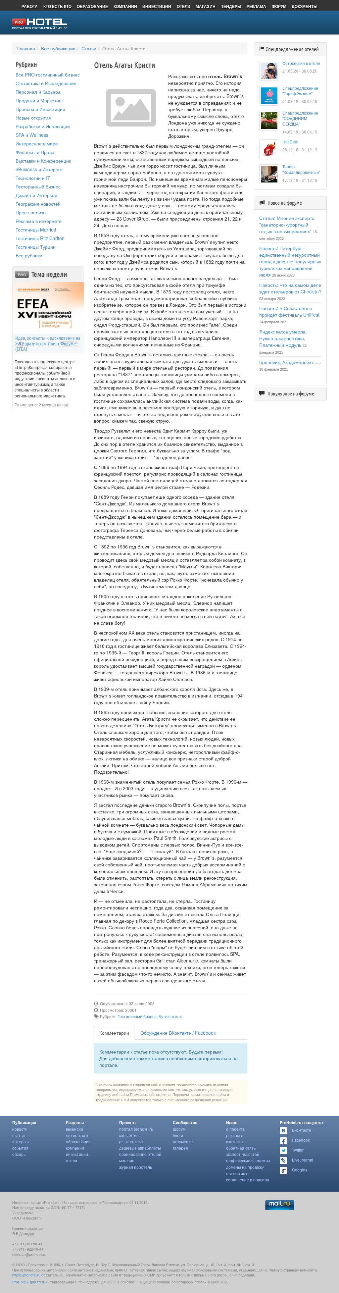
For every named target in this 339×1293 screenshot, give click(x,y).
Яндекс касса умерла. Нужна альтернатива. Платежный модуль (283, 338)
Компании (75, 1148)
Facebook (301, 1140)
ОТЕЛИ (183, 6)
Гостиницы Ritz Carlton (40, 238)
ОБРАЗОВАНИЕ (92, 6)
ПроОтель (37, 1281)
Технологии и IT (33, 178)
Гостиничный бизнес (137, 1016)
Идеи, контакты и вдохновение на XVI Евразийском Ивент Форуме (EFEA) (47, 343)
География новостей (38, 203)
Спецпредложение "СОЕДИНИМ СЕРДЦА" (300, 119)
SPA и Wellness (32, 134)
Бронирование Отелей (140, 1154)
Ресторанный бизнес (38, 186)
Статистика (236, 1173)
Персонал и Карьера (38, 91)
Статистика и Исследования (46, 83)
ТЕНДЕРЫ (231, 6)
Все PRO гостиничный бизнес (48, 74)
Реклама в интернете (39, 221)
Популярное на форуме (290, 393)
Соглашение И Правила (247, 1179)
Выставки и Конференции (44, 160)
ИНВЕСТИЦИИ (156, 6)
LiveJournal (302, 1160)
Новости (19, 1129)
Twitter (298, 1150)
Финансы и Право (35, 152)
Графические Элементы (248, 1160)
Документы (183, 1141)
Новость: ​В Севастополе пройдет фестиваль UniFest (289, 311)
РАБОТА (30, 6)
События (20, 1148)
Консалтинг (129, 1135)
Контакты (234, 1141)
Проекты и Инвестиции (40, 109)
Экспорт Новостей (242, 1154)
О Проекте (235, 1129)
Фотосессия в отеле (301, 63)
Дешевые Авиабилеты (140, 1148)
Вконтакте (301, 1130)
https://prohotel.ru (26, 1274)
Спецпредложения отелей (292, 49)
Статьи (88, 48)
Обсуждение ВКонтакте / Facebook (178, 1032)
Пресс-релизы (31, 212)
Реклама (234, 1135)
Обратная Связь (241, 1148)
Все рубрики (29, 255)
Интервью (21, 1141)
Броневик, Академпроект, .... (290, 362)
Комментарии (114, 1032)
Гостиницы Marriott (36, 229)
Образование (78, 1141)
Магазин (126, 1160)
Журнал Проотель (135, 1167)
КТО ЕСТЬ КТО (57, 6)
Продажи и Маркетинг (39, 100)
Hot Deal (290, 142)
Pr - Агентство (132, 1141)
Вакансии (74, 1129)
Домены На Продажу (245, 1167)
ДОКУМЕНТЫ (304, 6)
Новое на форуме (284, 203)
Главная (26, 48)
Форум (179, 1129)
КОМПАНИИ (125, 6)
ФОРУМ (279, 6)
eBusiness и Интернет (39, 169)
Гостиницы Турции (36, 246)
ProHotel (19, 1281)
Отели (71, 1160)
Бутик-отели (170, 1016)
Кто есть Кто (77, 1135)
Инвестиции (77, 1154)
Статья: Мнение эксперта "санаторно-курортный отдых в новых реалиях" (287, 224)
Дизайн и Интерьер (36, 195)
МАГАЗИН (206, 6)
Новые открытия (33, 117)
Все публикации (58, 48)
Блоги (178, 1135)
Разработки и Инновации (43, 126)
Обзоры (19, 1154)
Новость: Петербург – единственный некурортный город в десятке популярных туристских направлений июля (290, 261)
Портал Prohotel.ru (136, 1129)
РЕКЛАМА (256, 6)
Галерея (180, 1148)
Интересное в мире (37, 143)
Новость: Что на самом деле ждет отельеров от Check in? (290, 288)
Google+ (300, 1169)
